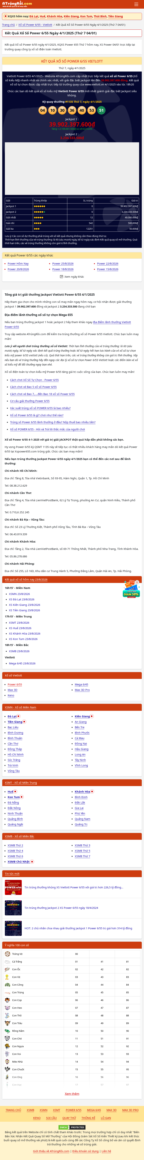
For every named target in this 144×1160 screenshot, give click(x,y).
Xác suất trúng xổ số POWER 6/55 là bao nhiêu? (40, 408)
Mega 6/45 (81, 684)
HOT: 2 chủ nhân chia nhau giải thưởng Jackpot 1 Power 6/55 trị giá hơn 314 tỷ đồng (78, 928)
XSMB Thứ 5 (82, 850)
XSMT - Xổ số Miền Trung (21, 782)
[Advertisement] (72, 168)
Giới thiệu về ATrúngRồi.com (51, 1151)
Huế (42, 16)
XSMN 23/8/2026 (19, 594)
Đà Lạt (33, 16)
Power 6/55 (15, 684)
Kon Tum (86, 16)
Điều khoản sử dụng (85, 1151)
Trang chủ (13, 1110)
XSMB (30, 1110)
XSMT (56, 1110)
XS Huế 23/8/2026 (20, 628)
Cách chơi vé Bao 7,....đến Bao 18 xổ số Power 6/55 (42, 394)
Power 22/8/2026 (107, 263)
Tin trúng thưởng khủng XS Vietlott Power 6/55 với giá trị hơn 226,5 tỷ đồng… (74, 887)
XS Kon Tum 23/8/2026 (23, 639)
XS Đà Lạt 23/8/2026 (21, 599)
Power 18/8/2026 (63, 269)
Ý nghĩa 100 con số (17, 945)
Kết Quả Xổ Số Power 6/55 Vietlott (72, 61)
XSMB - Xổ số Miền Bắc (19, 836)
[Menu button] (136, 4)
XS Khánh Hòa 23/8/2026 (24, 633)
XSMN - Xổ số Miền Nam (20, 707)
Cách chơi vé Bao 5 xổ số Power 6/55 (33, 387)
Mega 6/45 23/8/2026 (22, 663)
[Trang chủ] (17, 4)
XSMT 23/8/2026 (19, 622)
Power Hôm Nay (18, 263)
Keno (11, 695)
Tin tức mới (12, 873)
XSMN (43, 1110)
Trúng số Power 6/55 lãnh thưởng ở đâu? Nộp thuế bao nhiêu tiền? (52, 422)
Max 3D (12, 690)
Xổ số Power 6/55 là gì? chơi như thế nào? (36, 415)
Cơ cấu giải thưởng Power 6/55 (30, 401)
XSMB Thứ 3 (82, 845)
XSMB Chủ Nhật (19, 861)
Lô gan (106, 1118)
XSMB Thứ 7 (82, 856)
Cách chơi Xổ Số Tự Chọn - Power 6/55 (34, 380)
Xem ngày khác (74, 276)
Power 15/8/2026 (107, 269)
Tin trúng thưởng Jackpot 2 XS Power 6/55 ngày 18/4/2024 (61, 908)
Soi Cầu (51, 1118)
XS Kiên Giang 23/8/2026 (24, 605)
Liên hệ (106, 1151)
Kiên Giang (71, 16)
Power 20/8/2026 (18, 269)
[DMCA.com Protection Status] (72, 1127)
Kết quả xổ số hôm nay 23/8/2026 (26, 579)
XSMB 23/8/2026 (19, 651)
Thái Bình (100, 16)
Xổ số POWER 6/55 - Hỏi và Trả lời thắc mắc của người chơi (47, 429)
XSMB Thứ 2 (15, 845)
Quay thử (69, 1118)
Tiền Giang (115, 16)
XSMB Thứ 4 (15, 850)
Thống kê (88, 1118)
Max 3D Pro (82, 690)
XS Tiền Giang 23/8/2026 (24, 610)
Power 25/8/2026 (63, 263)
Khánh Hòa (54, 16)
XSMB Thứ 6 (15, 856)
